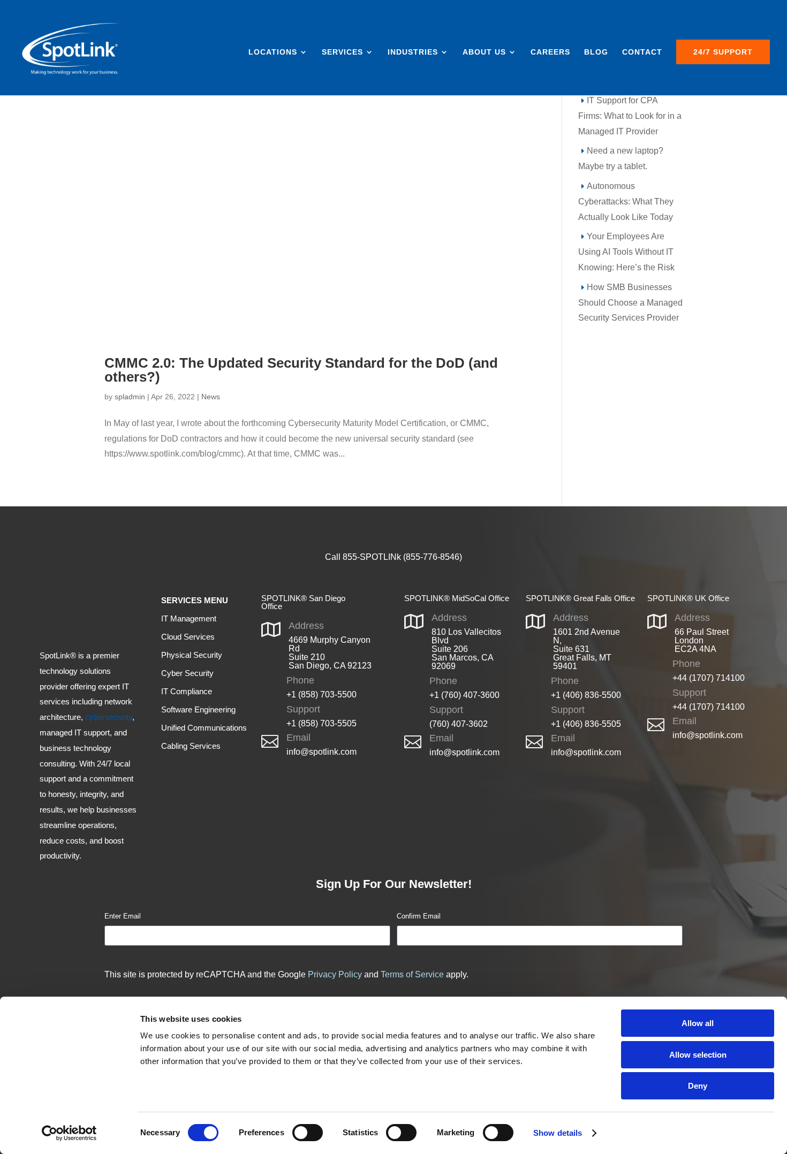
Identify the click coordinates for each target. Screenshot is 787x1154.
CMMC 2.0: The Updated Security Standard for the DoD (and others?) (301, 370)
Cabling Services (191, 745)
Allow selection (698, 1054)
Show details (557, 1132)
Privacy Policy (335, 974)
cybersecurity (108, 717)
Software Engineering (198, 709)
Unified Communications (204, 727)
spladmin (130, 396)
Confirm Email (419, 916)
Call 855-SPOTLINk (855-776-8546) (393, 556)
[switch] (307, 1132)
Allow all (698, 1023)
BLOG (596, 52)
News (210, 396)
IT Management (188, 618)
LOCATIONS (272, 52)
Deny (697, 1085)
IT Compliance (186, 691)
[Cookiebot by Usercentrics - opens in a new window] (69, 1133)
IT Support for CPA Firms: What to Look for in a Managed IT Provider (630, 116)
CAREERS (550, 52)
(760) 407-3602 (458, 723)
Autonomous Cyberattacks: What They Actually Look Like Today (626, 201)
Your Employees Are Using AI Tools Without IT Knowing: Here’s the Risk (626, 252)
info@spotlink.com (321, 751)
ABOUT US (484, 52)
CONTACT (642, 52)
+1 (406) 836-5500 (586, 695)
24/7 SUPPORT (723, 52)
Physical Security (191, 654)
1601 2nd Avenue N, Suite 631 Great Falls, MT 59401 (586, 649)
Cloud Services (188, 636)
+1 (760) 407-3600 (464, 695)
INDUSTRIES (413, 52)
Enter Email (122, 916)
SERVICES (342, 52)
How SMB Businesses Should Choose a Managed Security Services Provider (630, 303)
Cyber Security (187, 673)
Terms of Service (412, 974)
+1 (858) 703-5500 (321, 694)
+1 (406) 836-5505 (586, 723)
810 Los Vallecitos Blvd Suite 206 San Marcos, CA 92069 (466, 649)
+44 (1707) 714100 (708, 677)
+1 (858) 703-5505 (321, 723)
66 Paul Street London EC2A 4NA (702, 640)
